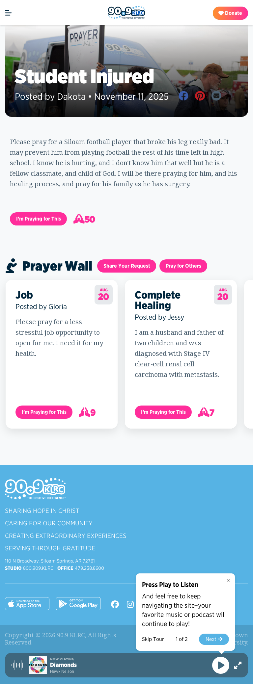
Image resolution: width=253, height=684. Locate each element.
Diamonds (63, 665)
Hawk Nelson (62, 671)
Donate (233, 13)
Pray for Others (183, 266)
